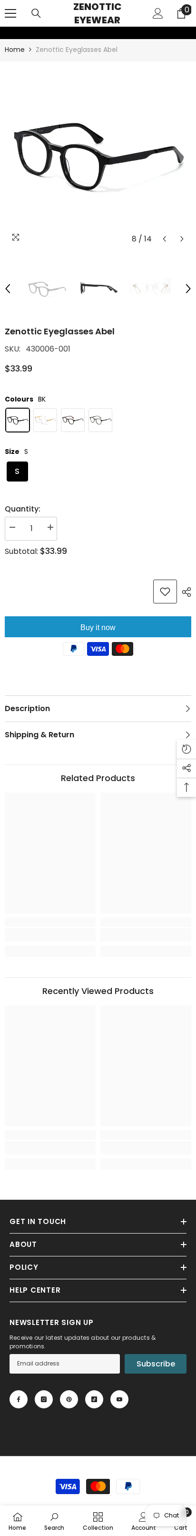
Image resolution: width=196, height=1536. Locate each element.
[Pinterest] (69, 1399)
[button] (164, 239)
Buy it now (98, 627)
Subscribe (156, 1363)
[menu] (10, 13)
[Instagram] (44, 1399)
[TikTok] (94, 1399)
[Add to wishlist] (165, 591)
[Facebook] (19, 1399)
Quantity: (22, 508)
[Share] (184, 592)
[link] (6, 33)
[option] (98, 154)
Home (15, 49)
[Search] (36, 13)
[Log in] (158, 13)
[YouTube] (119, 1399)
